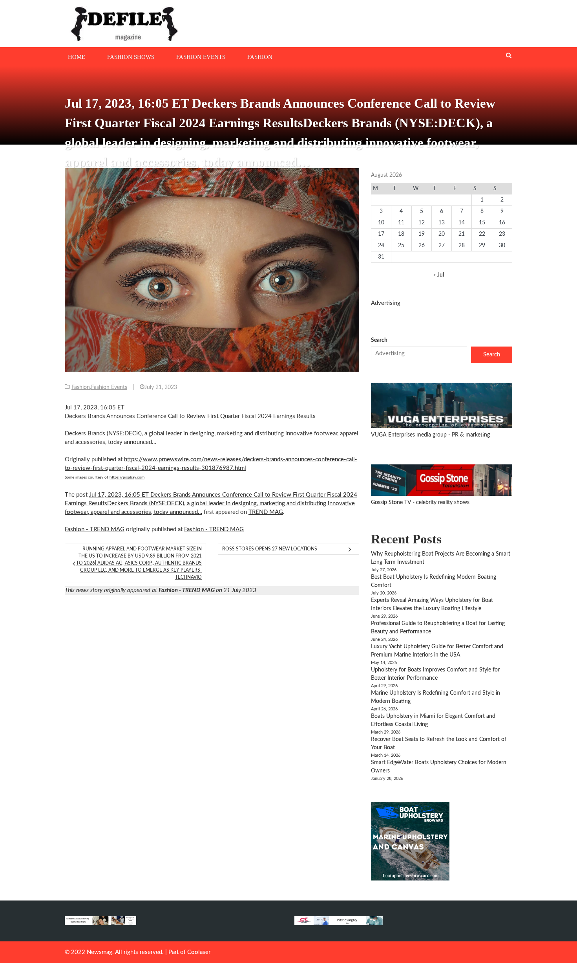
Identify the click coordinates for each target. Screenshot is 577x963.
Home (76, 57)
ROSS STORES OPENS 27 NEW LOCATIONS (269, 549)
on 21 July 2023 (207, 590)
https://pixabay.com (127, 477)
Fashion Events (200, 57)
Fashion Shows (130, 57)
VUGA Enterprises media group (409, 435)
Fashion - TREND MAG (94, 529)
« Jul (438, 275)
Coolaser (198, 952)
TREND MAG (265, 512)
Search (379, 340)
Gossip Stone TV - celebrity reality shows (420, 502)
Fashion (259, 57)
